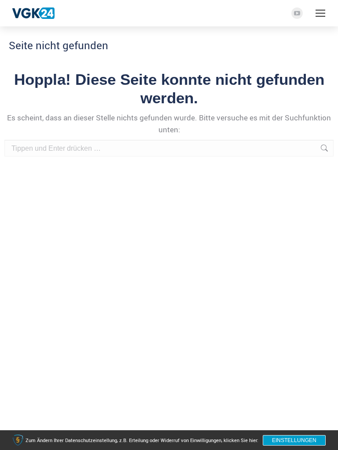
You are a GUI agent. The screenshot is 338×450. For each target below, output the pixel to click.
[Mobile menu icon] (320, 13)
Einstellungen (294, 440)
